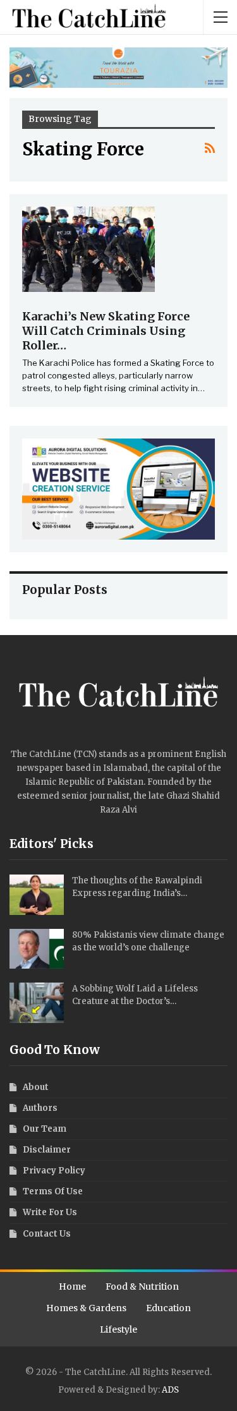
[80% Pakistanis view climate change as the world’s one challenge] (36, 949)
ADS (170, 1389)
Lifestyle (118, 1329)
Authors (40, 1108)
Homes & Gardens (86, 1308)
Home (72, 1286)
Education (168, 1308)
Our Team (44, 1128)
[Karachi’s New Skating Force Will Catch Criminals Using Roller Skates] (88, 249)
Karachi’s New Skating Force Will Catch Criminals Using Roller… (106, 331)
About (36, 1087)
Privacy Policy (54, 1170)
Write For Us (50, 1212)
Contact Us (47, 1233)
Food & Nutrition (142, 1286)
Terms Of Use (53, 1191)
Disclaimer (47, 1149)
